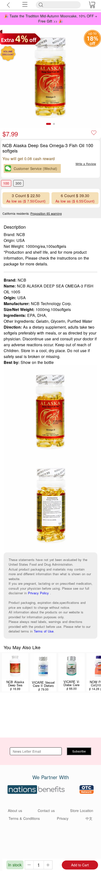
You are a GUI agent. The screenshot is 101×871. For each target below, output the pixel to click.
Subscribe (79, 751)
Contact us (46, 810)
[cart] (92, 5)
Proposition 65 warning (46, 213)
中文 (89, 818)
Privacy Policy (38, 593)
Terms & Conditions (24, 818)
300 (18, 183)
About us (15, 810)
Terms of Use (43, 631)
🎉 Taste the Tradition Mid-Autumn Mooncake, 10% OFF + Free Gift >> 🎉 (50, 18)
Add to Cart (80, 864)
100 (6, 183)
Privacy (62, 818)
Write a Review (86, 164)
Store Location (81, 810)
